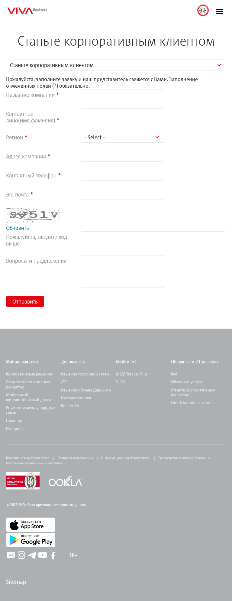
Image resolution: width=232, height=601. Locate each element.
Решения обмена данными (86, 389)
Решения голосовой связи (85, 373)
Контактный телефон (31, 175)
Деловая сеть (73, 361)
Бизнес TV (70, 405)
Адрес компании (26, 156)
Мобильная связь (22, 361)
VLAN (120, 381)
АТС (64, 381)
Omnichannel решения (192, 402)
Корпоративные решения (29, 373)
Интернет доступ (76, 397)
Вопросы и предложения (36, 260)
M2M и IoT (126, 361)
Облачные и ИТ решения (195, 361)
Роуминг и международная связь (31, 410)
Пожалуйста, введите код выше (36, 240)
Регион (15, 137)
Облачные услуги (186, 381)
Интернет (14, 428)
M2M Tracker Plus (131, 373)
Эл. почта (17, 194)
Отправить (25, 301)
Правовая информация (75, 457)
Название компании (30, 94)
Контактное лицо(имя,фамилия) (30, 117)
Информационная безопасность (125, 457)
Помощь (14, 420)
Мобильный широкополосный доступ (29, 397)
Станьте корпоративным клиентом (193, 392)
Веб (174, 373)
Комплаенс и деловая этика (28, 457)
